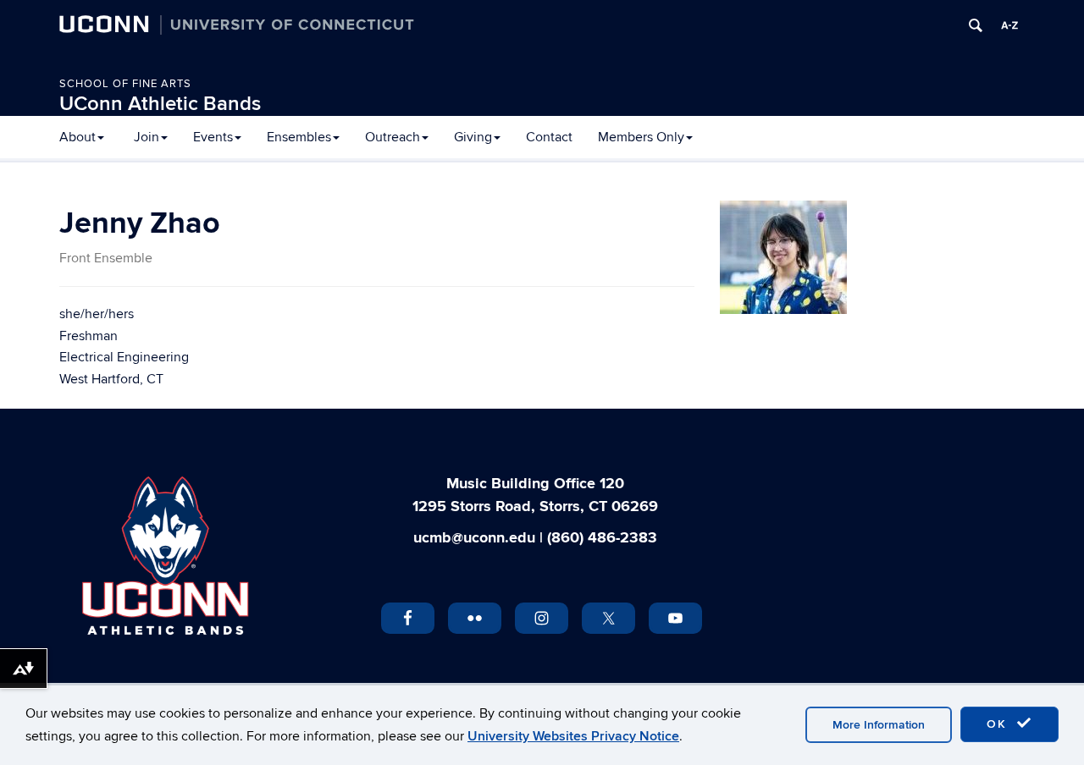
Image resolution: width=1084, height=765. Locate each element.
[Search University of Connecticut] (975, 25)
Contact (549, 137)
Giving (473, 137)
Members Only (641, 137)
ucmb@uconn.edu (474, 538)
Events (213, 137)
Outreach (392, 137)
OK (999, 724)
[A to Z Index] (1009, 25)
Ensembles (299, 137)
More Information (878, 725)
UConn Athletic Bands (160, 103)
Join (146, 137)
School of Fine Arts (125, 84)
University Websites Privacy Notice (573, 736)
